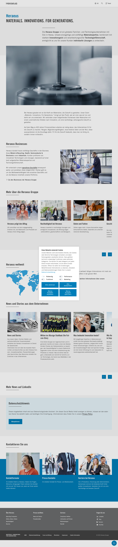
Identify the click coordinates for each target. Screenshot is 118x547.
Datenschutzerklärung (48, 272)
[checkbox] (43, 276)
